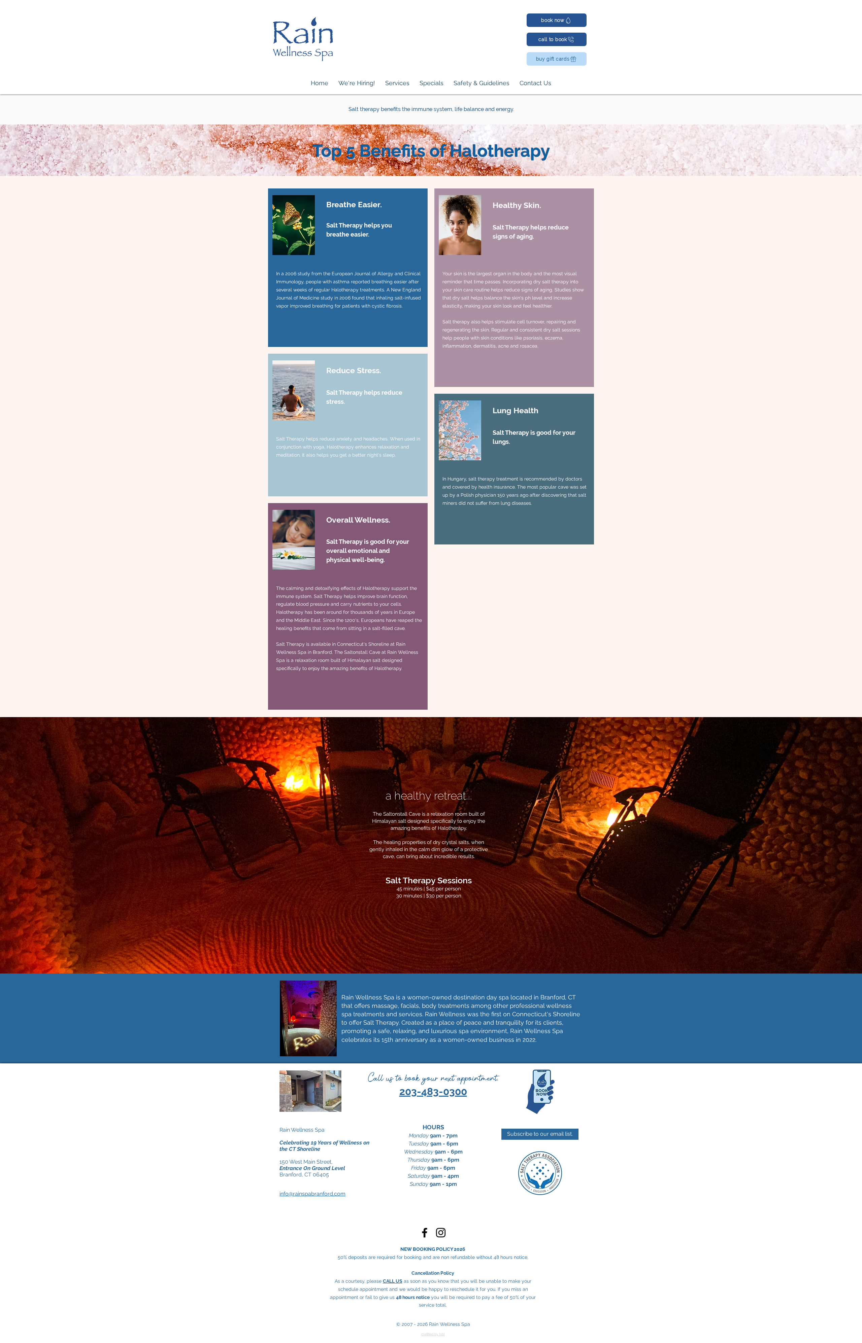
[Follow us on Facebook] (424, 1232)
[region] (348, 267)
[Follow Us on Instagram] (440, 1232)
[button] (397, 83)
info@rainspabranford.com (312, 1194)
